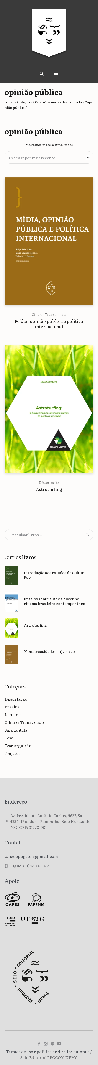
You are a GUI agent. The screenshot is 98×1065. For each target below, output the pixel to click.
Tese (9, 738)
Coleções (24, 102)
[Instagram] (45, 1043)
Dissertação (49, 482)
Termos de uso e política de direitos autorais (48, 1051)
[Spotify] (52, 1043)
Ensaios (12, 706)
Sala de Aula (16, 730)
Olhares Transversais (49, 314)
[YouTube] (59, 1043)
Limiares (13, 714)
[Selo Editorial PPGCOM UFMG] (49, 36)
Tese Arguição (18, 745)
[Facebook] (38, 1043)
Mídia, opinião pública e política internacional (49, 324)
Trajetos (13, 753)
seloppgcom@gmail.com (34, 856)
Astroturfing (49, 489)
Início (9, 102)
